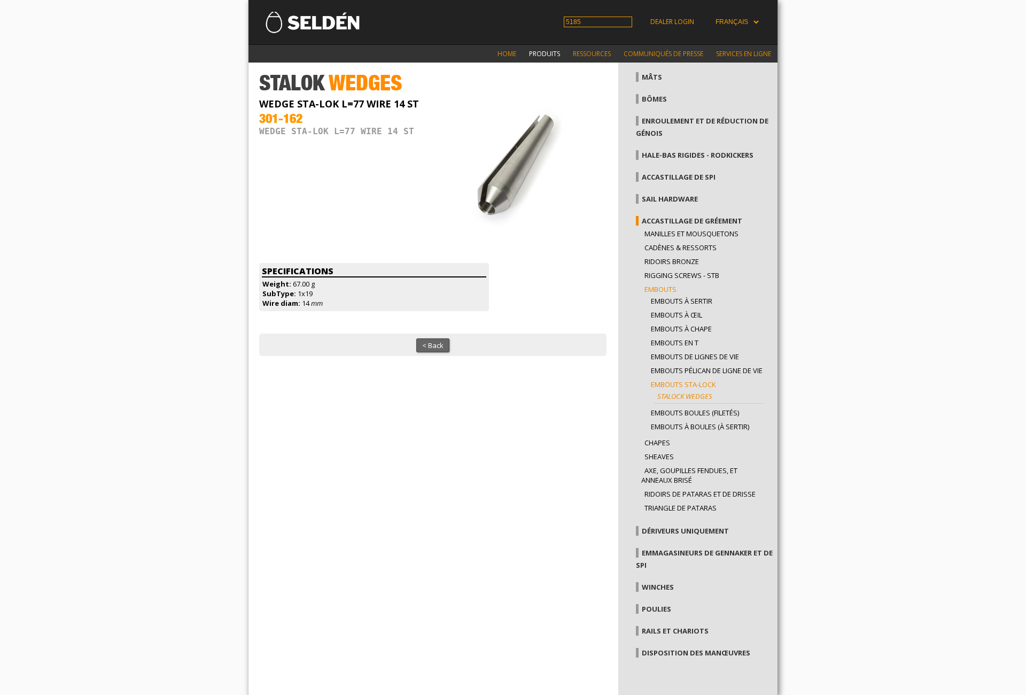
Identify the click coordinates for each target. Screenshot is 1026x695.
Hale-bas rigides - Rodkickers (697, 155)
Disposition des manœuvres (696, 653)
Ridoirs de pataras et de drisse (700, 494)
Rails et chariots (675, 631)
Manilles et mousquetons (691, 233)
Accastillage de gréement (692, 221)
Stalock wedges (684, 396)
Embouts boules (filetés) (695, 413)
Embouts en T (674, 343)
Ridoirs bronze (671, 261)
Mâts (652, 77)
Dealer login (672, 21)
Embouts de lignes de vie (695, 356)
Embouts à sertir (681, 301)
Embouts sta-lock (683, 384)
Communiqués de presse (663, 53)
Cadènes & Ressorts (680, 247)
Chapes (657, 442)
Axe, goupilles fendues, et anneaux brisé (689, 475)
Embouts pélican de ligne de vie (707, 370)
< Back (433, 345)
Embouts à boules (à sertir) (700, 426)
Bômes (654, 99)
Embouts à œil (676, 315)
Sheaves (659, 456)
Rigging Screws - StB (681, 275)
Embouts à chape (681, 329)
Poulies (656, 609)
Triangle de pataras (680, 508)
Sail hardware (670, 199)
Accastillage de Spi (679, 177)
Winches (658, 587)
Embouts (660, 289)
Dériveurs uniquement (685, 531)
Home (507, 53)
